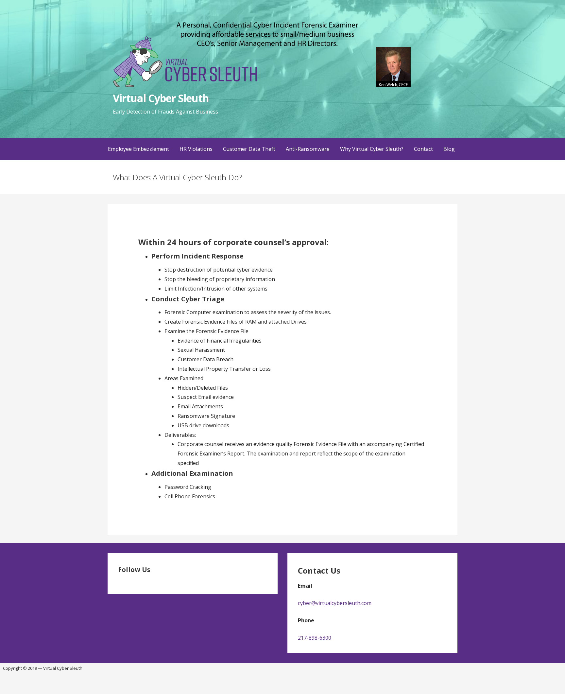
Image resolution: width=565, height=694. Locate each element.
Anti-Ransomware (308, 148)
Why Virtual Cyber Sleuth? (371, 148)
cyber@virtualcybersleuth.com (334, 603)
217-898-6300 (314, 637)
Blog (449, 148)
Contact (423, 148)
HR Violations (196, 148)
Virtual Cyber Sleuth (161, 98)
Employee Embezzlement (138, 148)
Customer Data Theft (249, 148)
